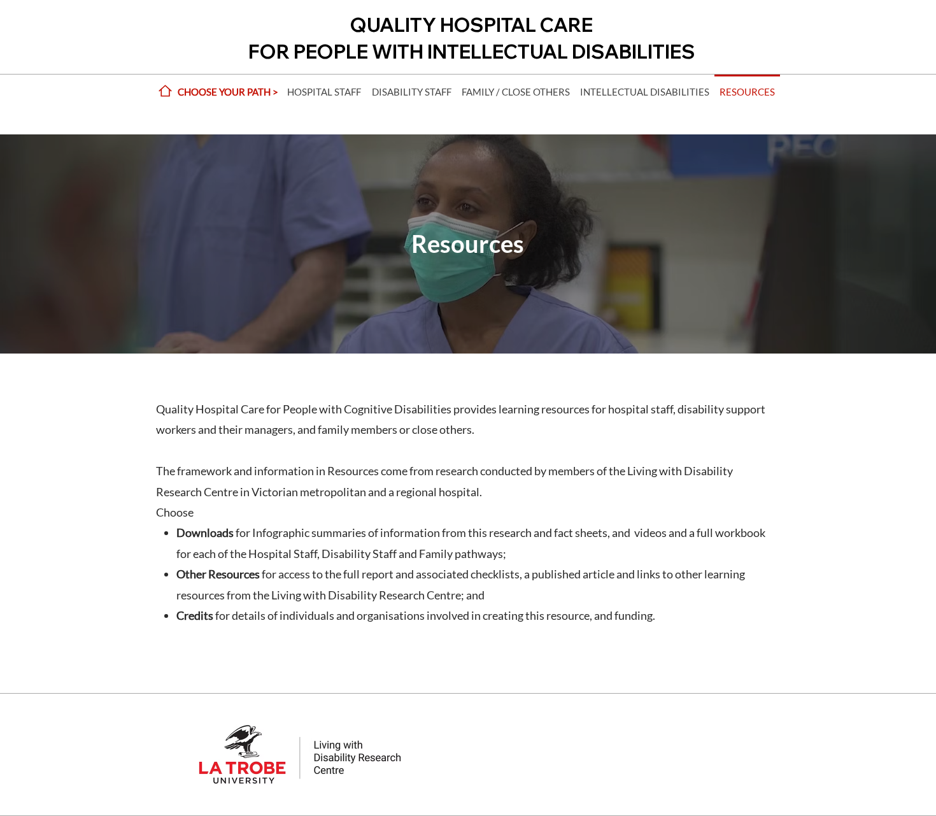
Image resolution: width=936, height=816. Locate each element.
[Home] (165, 91)
